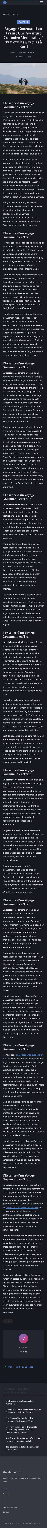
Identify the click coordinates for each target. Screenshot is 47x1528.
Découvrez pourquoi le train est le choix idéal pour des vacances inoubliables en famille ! (21, 1429)
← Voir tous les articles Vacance (18, 1367)
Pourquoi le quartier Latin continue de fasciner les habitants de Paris (23, 1411)
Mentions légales (10, 1507)
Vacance (14, 14)
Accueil (6, 14)
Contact (6, 1512)
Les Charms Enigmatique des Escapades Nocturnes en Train (20, 1419)
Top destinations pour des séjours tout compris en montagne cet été (23, 1439)
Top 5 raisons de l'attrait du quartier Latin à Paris (22, 1448)
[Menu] (41, 2)
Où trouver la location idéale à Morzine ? (20, 1402)
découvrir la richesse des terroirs (22, 1207)
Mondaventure (12, 1472)
